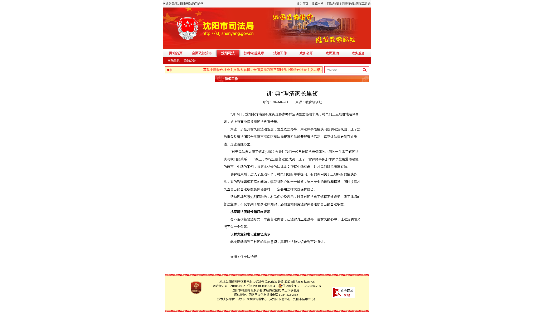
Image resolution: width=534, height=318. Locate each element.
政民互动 (332, 53)
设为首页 (302, 3)
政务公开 (306, 53)
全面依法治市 (202, 53)
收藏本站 (318, 3)
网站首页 (176, 53)
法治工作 (280, 53)
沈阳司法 (228, 53)
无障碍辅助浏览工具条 (356, 3)
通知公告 (190, 60)
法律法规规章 (254, 53)
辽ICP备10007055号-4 (262, 286)
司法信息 (174, 60)
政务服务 (358, 53)
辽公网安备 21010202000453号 (301, 286)
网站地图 (333, 3)
